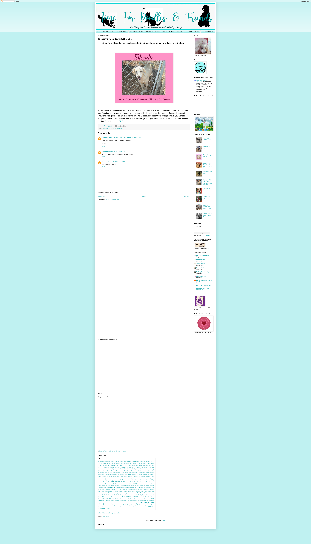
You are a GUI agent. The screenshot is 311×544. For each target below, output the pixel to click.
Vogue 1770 (199, 81)
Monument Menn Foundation (147, 481)
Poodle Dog (135, 487)
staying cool (147, 498)
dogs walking (115, 474)
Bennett (100, 465)
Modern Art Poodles (131, 481)
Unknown (105, 151)
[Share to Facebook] (123, 126)
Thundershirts (126, 503)
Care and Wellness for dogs (123, 467)
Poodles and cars (119, 491)
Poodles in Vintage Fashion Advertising (123, 494)
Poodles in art (150, 491)
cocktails (135, 470)
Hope (147, 478)
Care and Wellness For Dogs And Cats (141, 467)
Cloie (132, 470)
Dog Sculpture (141, 472)
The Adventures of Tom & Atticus (204, 281)
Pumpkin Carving (138, 494)
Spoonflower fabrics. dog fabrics (125, 498)
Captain (112, 467)
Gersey (114, 476)
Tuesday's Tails (118, 128)
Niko (133, 483)
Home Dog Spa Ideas (131, 478)
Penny (120, 485)
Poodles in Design (113, 493)
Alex (144, 461)
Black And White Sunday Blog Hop (118, 465)
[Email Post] (116, 126)
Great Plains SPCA (122, 476)
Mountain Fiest (108, 483)
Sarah (149, 496)
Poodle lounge (108, 489)
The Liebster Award (141, 500)
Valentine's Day (101, 505)
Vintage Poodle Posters (104, 506)
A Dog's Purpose (102, 461)
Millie (113, 482)
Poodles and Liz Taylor (129, 491)
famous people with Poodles (141, 474)
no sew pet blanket (149, 483)
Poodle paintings (132, 489)
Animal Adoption (107, 463)
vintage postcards (142, 506)
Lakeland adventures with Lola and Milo (114, 137)
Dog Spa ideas (148, 472)
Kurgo (136, 479)
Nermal (126, 483)
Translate (207, 235)
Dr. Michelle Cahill (122, 474)
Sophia (114, 499)
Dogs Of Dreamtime (106, 474)
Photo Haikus (188, 31)
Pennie (116, 485)
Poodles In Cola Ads (103, 493)
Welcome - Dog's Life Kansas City (202, 288)
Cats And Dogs (150, 469)
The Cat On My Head (202, 255)
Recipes (171, 31)
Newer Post (101, 196)
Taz (126, 500)
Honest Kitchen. (141, 478)
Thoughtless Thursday (106, 503)
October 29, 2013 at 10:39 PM (116, 162)
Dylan (129, 474)
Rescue (124, 497)
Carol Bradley (110, 469)
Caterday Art (143, 469)
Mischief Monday (120, 481)
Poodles (111, 491)
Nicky (130, 483)
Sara (146, 496)
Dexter (117, 472)
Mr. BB (114, 483)
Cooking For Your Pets (144, 470)
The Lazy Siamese (132, 500)
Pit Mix (108, 487)
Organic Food (104, 485)
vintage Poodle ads (138, 505)
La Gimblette (141, 479)
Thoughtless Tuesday (117, 503)
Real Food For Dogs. (116, 496)
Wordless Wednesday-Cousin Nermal (207, 207)
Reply (103, 146)
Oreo (99, 485)
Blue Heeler (145, 465)
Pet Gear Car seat (139, 485)
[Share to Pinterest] (125, 126)
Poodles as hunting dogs (141, 491)
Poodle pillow (139, 489)
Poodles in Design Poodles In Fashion (128, 493)
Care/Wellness (149, 31)
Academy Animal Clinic (120, 461)
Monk (138, 481)
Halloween (129, 476)
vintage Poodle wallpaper (129, 506)
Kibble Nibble (127, 479)
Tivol (131, 503)
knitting (132, 479)
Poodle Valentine (105, 491)
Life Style (164, 31)
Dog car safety (128, 472)
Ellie (133, 474)
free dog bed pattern (107, 476)
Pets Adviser (105, 516)
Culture (141, 31)
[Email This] (119, 126)
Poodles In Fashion (143, 493)
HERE (120, 121)
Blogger (163, 520)
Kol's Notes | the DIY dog (203, 285)
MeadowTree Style (201, 80)
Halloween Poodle (150, 476)
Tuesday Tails (136, 503)
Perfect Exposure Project (128, 485)
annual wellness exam (117, 463)
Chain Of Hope (107, 470)
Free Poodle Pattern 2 (121, 31)
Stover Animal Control (108, 128)
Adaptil (141, 461)
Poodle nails (124, 489)
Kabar (114, 479)
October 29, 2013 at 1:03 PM (135, 137)
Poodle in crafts (144, 487)
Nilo (136, 483)
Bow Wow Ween (106, 467)
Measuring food (106, 481)
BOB (150, 465)
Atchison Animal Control (134, 463)
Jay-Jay (107, 479)
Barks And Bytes (145, 463)
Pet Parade (146, 485)
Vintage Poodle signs (116, 506)
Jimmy (111, 479)
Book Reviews (133, 31)
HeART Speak (122, 478)
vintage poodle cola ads (148, 505)
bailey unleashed (201, 276)
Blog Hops (196, 31)
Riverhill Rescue (132, 496)
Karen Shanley (200, 259)
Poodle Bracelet (127, 487)
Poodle (112, 487)
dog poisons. (135, 472)
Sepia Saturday (106, 498)
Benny (104, 465)
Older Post (186, 196)
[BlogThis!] (120, 126)
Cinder (128, 470)
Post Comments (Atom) (112, 199)
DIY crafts (121, 472)
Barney (152, 463)
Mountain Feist (101, 483)
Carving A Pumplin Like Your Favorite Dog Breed (127, 469)
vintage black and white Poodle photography (122, 505)
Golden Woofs (200, 263)
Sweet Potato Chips (112, 500)
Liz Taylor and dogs (149, 479)
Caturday (100, 470)
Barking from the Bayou (203, 272)
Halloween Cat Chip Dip (139, 476)
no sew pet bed (141, 483)
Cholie (125, 470)
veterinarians (109, 505)
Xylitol (108, 508)
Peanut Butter (111, 485)
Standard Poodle (138, 498)
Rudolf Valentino (141, 496)
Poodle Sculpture (147, 489)
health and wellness (113, 478)
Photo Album (179, 31)
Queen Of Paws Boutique (104, 496)
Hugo (150, 478)
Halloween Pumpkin (102, 478)
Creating (157, 31)
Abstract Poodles (110, 461)
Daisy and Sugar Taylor (110, 472)
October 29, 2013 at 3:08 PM (116, 151)
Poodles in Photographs (108, 494)
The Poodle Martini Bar (208, 31)
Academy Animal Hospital (132, 461)
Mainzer (100, 481)
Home (98, 31)
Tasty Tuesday (121, 500)
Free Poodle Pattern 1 (108, 31)
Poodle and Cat (119, 487)
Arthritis (126, 463)
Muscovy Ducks (120, 483)
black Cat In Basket (137, 465)
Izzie (104, 479)
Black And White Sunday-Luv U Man (207, 215)
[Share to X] (122, 126)
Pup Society (145, 494)
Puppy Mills (151, 494)
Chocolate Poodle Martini (117, 470)
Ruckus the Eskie (201, 268)
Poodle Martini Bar (116, 489)
